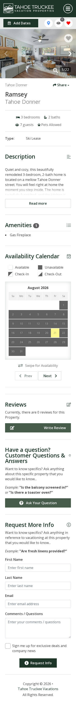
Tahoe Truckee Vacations (38, 689)
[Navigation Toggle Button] (68, 8)
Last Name (13, 577)
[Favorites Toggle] (68, 23)
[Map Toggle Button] (48, 23)
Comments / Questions (24, 613)
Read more (38, 203)
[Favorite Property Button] (68, 38)
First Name (14, 559)
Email (9, 595)
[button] (6, 53)
